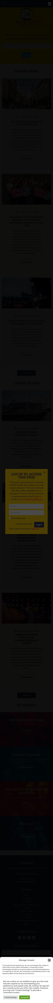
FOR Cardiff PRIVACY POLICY (15, 1000)
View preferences (26, 994)
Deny (26, 987)
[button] (49, 960)
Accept (26, 981)
